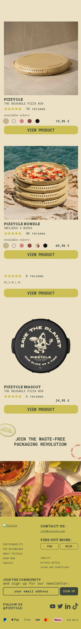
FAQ (49, 546)
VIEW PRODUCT (41, 130)
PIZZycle (13, 99)
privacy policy (50, 562)
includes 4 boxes (18, 228)
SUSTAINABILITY (13, 544)
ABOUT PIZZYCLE (13, 553)
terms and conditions (54, 567)
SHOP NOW (9, 558)
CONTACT (8, 562)
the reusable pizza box (23, 103)
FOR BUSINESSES (13, 548)
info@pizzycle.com (52, 531)
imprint (45, 557)
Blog (68, 546)
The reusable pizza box (23, 391)
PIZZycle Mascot (22, 386)
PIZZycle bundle (22, 223)
